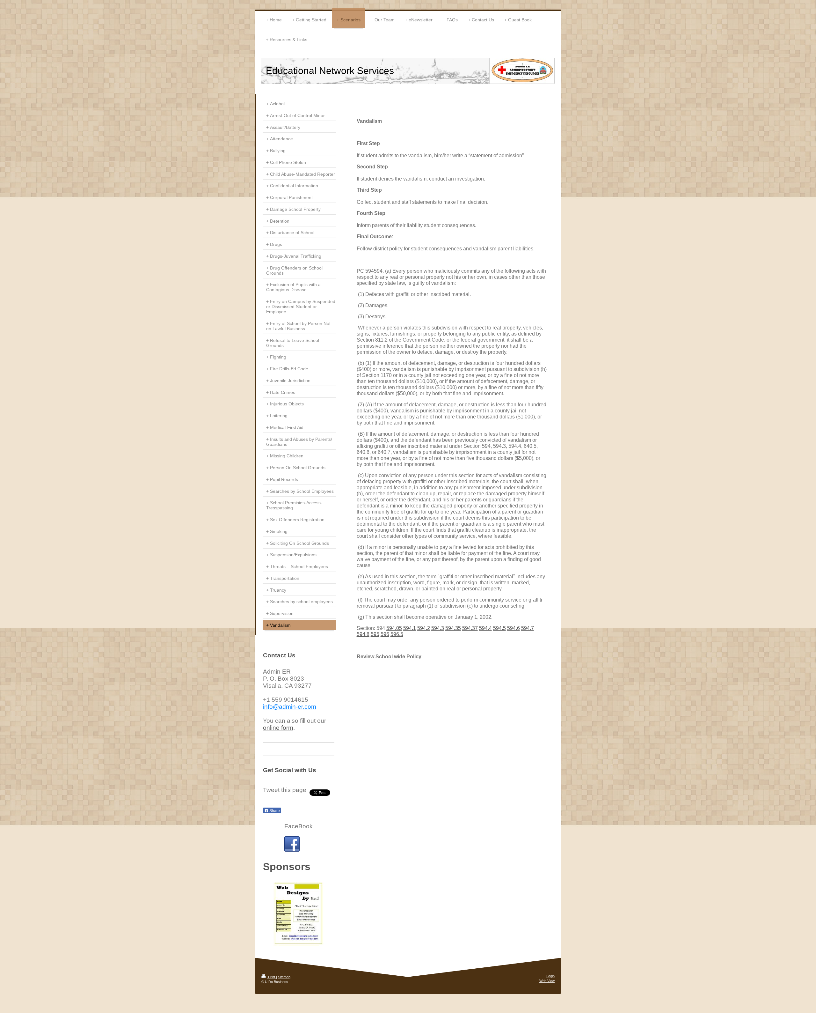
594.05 (394, 628)
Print (271, 977)
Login (550, 976)
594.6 (513, 628)
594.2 (423, 628)
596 (385, 634)
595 (375, 634)
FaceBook (298, 826)
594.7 (527, 628)
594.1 (409, 628)
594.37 (470, 628)
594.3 (437, 628)
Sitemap (284, 977)
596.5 (396, 634)
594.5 (499, 628)
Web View (547, 981)
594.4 (485, 628)
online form (278, 727)
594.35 (453, 628)
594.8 (363, 634)
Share (274, 811)
